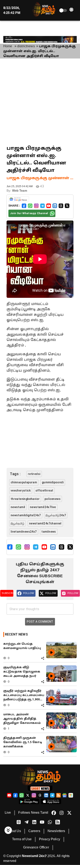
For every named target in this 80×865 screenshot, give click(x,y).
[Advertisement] (40, 102)
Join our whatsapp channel (29, 213)
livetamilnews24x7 (24, 531)
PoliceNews (53, 499)
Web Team (19, 191)
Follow (28, 593)
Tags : (15, 474)
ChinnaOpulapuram (24, 482)
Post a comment (40, 621)
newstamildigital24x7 (26, 515)
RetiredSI (34, 474)
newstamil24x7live (43, 507)
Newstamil (18, 507)
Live (8, 813)
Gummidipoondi (53, 482)
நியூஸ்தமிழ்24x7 (56, 515)
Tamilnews (48, 531)
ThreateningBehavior (25, 499)
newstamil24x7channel (45, 523)
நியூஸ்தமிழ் (17, 523)
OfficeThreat (44, 490)
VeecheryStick (21, 490)
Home (7, 46)
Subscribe (7, 593)
